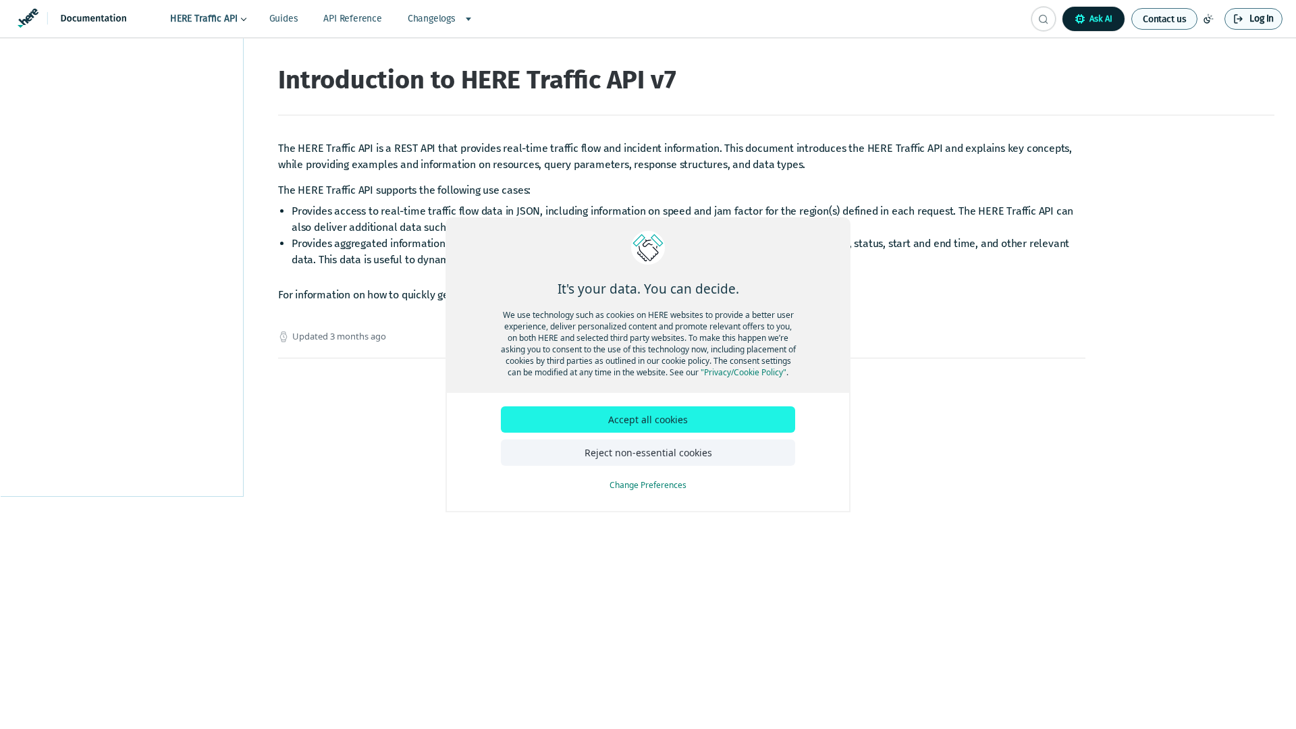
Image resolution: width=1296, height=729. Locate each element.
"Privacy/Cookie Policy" (743, 372)
